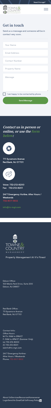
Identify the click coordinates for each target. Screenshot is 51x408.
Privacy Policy (33, 400)
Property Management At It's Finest (26, 257)
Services (15, 397)
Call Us (24, 400)
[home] (13, 9)
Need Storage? (39, 2)
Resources (24, 397)
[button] (46, 9)
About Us (7, 397)
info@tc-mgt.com (12, 207)
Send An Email (14, 400)
